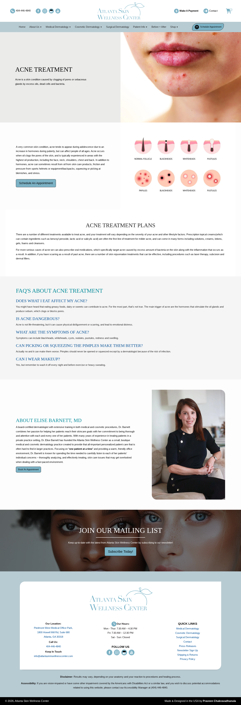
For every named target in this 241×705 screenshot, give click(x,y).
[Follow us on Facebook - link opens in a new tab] (38, 11)
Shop (173, 26)
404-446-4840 (53, 646)
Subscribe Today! (120, 551)
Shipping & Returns (187, 654)
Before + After (158, 26)
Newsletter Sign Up (187, 650)
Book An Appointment (28, 469)
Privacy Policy (187, 659)
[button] (227, 11)
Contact (187, 641)
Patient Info (139, 26)
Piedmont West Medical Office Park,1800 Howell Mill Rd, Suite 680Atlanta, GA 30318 (53, 632)
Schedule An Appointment (36, 183)
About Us (34, 26)
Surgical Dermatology (117, 26)
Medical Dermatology (57, 26)
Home (22, 26)
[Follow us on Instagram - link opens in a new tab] (44, 11)
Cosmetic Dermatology (87, 26)
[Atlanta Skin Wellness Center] (120, 11)
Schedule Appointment (210, 27)
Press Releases (187, 646)
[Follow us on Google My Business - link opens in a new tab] (51, 11)
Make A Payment (186, 11)
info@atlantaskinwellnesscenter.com (53, 656)
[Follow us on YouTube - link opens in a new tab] (57, 11)
